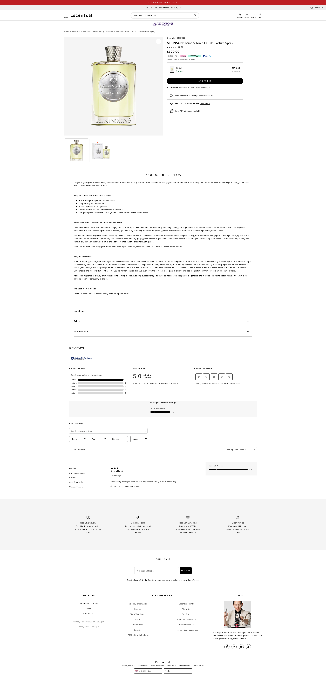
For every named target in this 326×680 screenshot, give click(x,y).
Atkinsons (179, 38)
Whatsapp (205, 88)
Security (138, 630)
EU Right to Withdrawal (139, 635)
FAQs (137, 619)
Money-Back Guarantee (187, 630)
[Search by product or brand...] (195, 15)
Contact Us (88, 613)
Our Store (186, 614)
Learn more (205, 103)
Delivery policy (198, 665)
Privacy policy (142, 665)
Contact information (157, 665)
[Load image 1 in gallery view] (76, 150)
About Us (186, 609)
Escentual (131, 666)
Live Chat (183, 88)
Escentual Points (186, 604)
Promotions (138, 624)
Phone (191, 88)
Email (197, 88)
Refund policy (171, 665)
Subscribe (185, 570)
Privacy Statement (186, 624)
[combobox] (165, 15)
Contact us (318, 8)
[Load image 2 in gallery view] (101, 150)
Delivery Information (137, 604)
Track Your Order (137, 614)
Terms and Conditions (186, 619)
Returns (137, 609)
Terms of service (184, 665)
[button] (66, 14)
